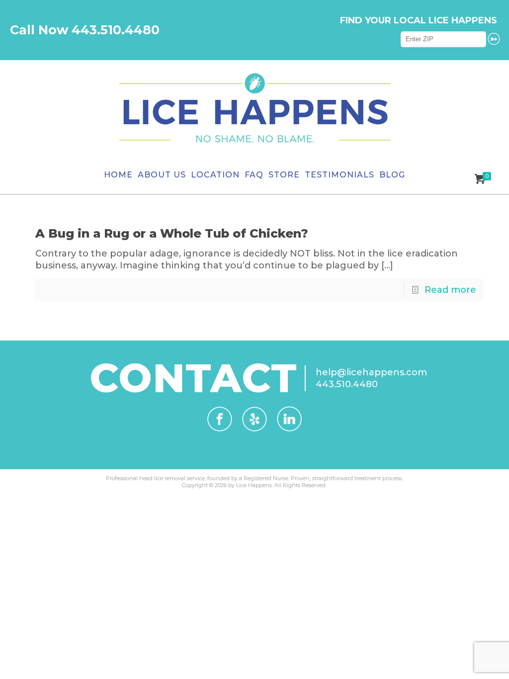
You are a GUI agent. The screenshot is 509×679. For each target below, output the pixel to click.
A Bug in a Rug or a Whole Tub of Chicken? (171, 233)
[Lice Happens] (254, 108)
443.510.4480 (347, 384)
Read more (450, 289)
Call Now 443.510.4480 (85, 29)
